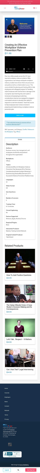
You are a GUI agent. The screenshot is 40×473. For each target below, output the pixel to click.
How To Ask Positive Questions (18, 275)
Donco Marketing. (24, 464)
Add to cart (20, 115)
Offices (18, 132)
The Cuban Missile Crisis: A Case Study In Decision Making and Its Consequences (19, 307)
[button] (5, 8)
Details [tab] (20, 139)
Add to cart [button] (20, 269)
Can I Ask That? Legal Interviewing (19, 369)
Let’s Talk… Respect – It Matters (19, 339)
